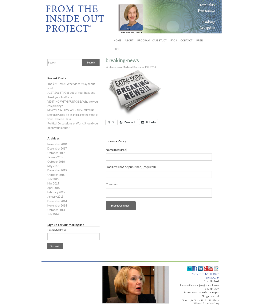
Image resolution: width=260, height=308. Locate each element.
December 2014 (57, 201)
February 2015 (56, 192)
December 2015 (57, 170)
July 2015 (53, 179)
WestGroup (214, 300)
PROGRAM (143, 40)
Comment (112, 184)
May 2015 (53, 183)
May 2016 (53, 166)
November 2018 (57, 144)
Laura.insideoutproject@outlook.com (199, 285)
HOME (117, 40)
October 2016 (56, 161)
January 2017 (55, 157)
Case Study (159, 40)
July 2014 (53, 214)
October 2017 (56, 152)
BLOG (117, 49)
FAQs (174, 40)
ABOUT (129, 40)
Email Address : (57, 229)
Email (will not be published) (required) (131, 167)
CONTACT (186, 40)
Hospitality (206, 4)
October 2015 (56, 174)
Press (199, 40)
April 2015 (53, 187)
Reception (207, 27)
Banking (208, 22)
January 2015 (55, 196)
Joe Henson (195, 300)
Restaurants (206, 10)
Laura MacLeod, (125, 67)
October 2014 (56, 209)
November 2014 (57, 205)
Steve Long (214, 303)
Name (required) (116, 149)
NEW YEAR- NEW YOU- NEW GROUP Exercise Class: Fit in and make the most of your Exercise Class (73, 115)
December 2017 (57, 148)
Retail (211, 16)
